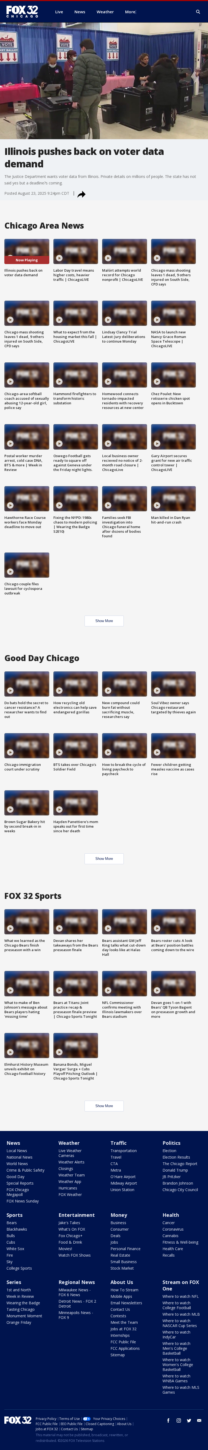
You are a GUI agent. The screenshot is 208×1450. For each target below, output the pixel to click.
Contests (118, 1315)
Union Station (122, 1189)
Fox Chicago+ (70, 1235)
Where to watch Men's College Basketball (176, 1348)
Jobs (114, 1242)
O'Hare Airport (123, 1176)
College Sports (19, 1268)
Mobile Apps (121, 1296)
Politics (171, 1143)
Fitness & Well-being (180, 1242)
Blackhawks (16, 1229)
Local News (16, 1150)
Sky (9, 1261)
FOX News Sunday (22, 1201)
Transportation (123, 1150)
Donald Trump (175, 1170)
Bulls (10, 1235)
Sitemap (117, 1354)
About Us (121, 1282)
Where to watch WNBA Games (176, 1378)
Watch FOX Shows (74, 1255)
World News (17, 1163)
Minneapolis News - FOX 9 (75, 1315)
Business (118, 1222)
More (130, 11)
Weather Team (71, 1175)
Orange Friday (18, 1322)
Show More (104, 621)
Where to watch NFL (180, 1296)
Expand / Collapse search (198, 12)
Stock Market (122, 1268)
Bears (11, 1222)
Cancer (168, 1222)
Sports (14, 1215)
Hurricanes (67, 1188)
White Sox (15, 1248)
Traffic (118, 1143)
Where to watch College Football (176, 1305)
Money (118, 1215)
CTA (114, 1163)
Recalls (168, 1255)
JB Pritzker (171, 1176)
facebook (168, 1420)
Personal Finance (125, 1248)
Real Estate (120, 1255)
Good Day (15, 1176)
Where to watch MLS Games (180, 1390)
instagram (178, 1420)
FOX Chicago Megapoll (17, 1192)
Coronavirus (173, 1229)
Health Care (172, 1248)
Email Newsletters (126, 1302)
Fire (9, 1255)
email (199, 1420)
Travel (115, 1157)
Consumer (119, 1229)
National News (19, 1157)
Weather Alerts (71, 1162)
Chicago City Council (180, 1189)
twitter (189, 1420)
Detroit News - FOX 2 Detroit (77, 1304)
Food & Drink (70, 1242)
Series (13, 1282)
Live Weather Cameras (70, 1153)
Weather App (69, 1181)
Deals (115, 1235)
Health (170, 1215)
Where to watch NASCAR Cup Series (179, 1323)
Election (169, 1150)
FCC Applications (125, 1348)
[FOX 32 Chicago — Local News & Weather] (24, 11)
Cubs (10, 1242)
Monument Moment (24, 1315)
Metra (115, 1170)
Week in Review (20, 1296)
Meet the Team (124, 1322)
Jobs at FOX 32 (123, 1328)
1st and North (18, 1289)
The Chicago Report (179, 1163)
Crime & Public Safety (25, 1170)
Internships (120, 1335)
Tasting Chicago (20, 1309)
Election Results (176, 1157)
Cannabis (170, 1235)
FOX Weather (70, 1194)
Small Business (123, 1261)
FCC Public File (123, 1341)
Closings (65, 1168)
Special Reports (20, 1183)
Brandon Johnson (177, 1183)
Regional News (76, 1282)
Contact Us (120, 1309)
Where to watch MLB (181, 1314)
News (13, 1143)
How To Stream (124, 1289)
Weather (69, 1143)
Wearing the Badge (23, 1302)
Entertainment (76, 1215)
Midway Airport (123, 1183)
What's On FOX (71, 1229)
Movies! (65, 1248)
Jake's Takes (69, 1222)
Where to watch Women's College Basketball (177, 1364)
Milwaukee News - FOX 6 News (74, 1292)
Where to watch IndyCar (176, 1334)
